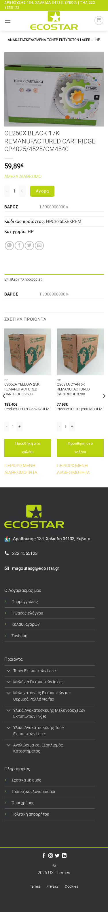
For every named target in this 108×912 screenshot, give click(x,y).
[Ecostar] (54, 20)
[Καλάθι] (98, 20)
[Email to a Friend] (39, 245)
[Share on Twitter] (29, 245)
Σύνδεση (19, 635)
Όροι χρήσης (23, 802)
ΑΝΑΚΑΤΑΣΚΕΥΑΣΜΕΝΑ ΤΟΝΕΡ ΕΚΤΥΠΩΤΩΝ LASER (49, 40)
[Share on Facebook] (19, 245)
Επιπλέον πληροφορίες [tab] (23, 279)
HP (97, 40)
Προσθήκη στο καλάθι (27, 447)
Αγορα (42, 191)
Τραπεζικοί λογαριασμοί (33, 791)
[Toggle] (8, 671)
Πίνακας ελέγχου (27, 613)
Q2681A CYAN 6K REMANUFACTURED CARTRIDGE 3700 (73, 389)
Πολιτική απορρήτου (30, 814)
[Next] (104, 407)
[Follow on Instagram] (50, 855)
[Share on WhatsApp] (9, 245)
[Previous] (4, 407)
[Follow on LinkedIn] (64, 855)
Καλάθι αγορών (26, 624)
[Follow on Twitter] (57, 855)
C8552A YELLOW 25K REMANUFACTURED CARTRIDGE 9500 (21, 389)
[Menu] (7, 21)
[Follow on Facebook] (43, 855)
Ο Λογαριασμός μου (22, 590)
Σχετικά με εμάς (26, 780)
